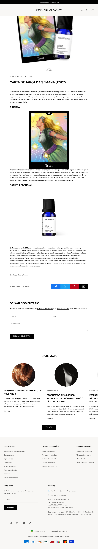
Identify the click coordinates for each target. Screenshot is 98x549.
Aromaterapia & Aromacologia (14, 451)
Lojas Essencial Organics (85, 463)
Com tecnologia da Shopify (60, 536)
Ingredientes (8, 459)
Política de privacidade (45, 308)
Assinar (10, 507)
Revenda (7, 474)
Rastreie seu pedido (11, 478)
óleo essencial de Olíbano (21, 248)
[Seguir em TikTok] (30, 523)
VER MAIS (49, 427)
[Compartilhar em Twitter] (65, 286)
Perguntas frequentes (84, 451)
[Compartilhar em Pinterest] (74, 286)
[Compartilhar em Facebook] (55, 286)
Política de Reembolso (50, 466)
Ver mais (7, 411)
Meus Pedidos (81, 459)
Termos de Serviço (48, 463)
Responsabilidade (10, 470)
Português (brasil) (58, 531)
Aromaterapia (52, 390)
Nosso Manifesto (10, 466)
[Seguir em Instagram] (17, 523)
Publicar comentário (21, 336)
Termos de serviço (63, 308)
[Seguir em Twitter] (11, 523)
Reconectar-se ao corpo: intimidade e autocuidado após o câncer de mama (65, 398)
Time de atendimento (83, 455)
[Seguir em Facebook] (5, 523)
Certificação (8, 463)
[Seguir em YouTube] (23, 523)
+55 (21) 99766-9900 (58, 495)
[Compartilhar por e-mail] (83, 286)
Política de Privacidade (50, 459)
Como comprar (9, 455)
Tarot (30, 77)
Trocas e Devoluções (49, 455)
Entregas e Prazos (48, 451)
